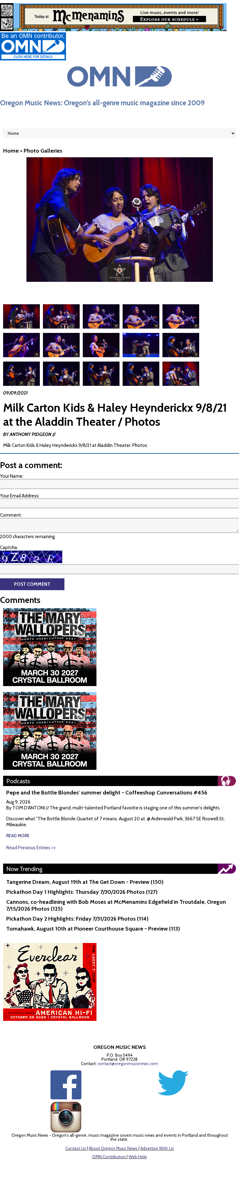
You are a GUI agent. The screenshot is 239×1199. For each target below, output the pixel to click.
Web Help (138, 1156)
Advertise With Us (157, 1148)
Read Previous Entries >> (31, 848)
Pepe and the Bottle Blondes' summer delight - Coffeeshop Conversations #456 (106, 792)
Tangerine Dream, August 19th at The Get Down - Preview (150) (84, 882)
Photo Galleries (43, 150)
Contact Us (75, 1148)
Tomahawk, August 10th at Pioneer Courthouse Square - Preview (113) (93, 928)
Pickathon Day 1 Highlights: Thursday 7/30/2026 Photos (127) (81, 892)
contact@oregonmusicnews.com (127, 1063)
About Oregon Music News (113, 1148)
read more (18, 835)
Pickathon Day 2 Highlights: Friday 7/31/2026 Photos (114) (77, 918)
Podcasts (18, 781)
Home (11, 150)
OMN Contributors (109, 1156)
